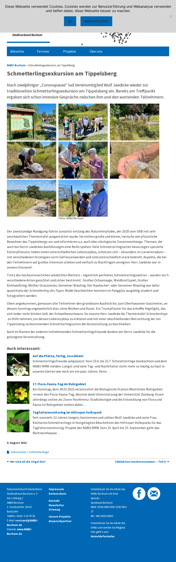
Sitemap (54, 509)
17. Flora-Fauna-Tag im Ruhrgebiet (59, 384)
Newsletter (56, 505)
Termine (43, 51)
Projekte (69, 51)
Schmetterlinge (39, 452)
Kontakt (54, 501)
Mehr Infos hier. (96, 21)
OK (70, 21)
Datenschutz (57, 494)
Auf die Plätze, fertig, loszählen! (58, 356)
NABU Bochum (16, 65)
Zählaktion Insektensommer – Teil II (140, 462)
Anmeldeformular (103, 536)
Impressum (56, 489)
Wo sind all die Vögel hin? (28, 462)
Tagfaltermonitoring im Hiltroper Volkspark (67, 412)
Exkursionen (18, 452)
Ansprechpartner (60, 521)
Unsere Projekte (60, 516)
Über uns (96, 51)
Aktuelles (17, 51)
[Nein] (170, 16)
